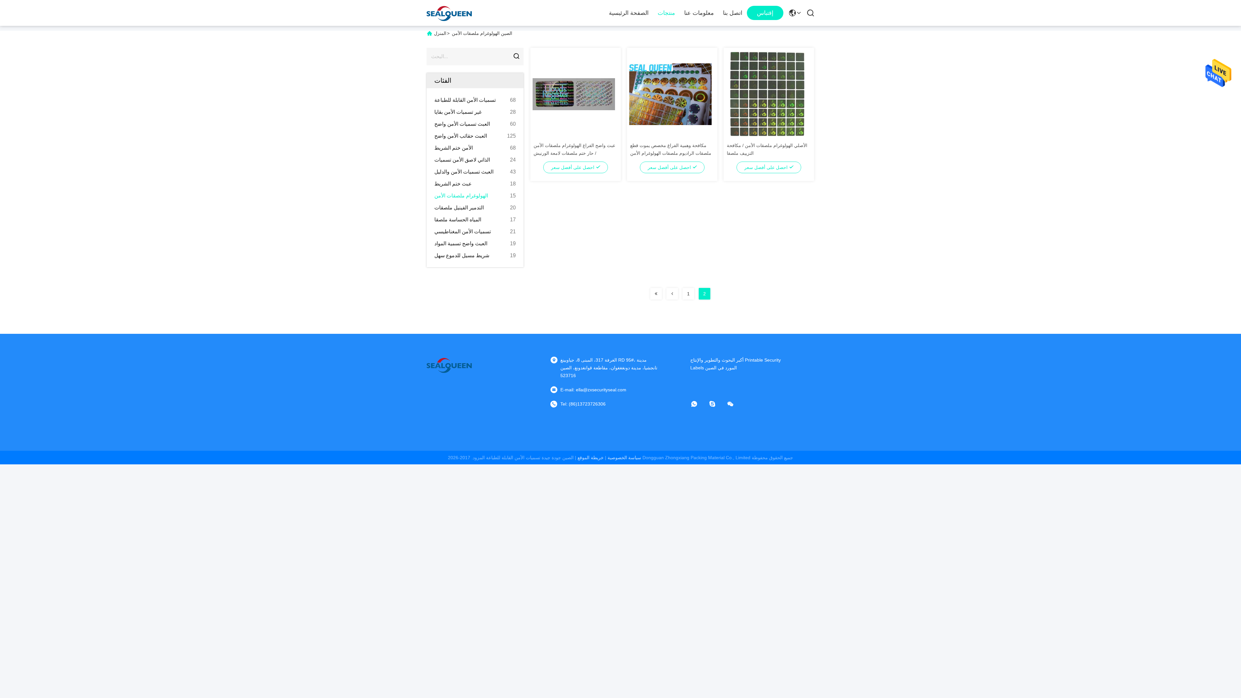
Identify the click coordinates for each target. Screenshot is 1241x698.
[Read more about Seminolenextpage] (656, 294)
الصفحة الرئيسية (629, 13)
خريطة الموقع (591, 457)
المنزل (440, 33)
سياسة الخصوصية (624, 457)
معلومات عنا (699, 13)
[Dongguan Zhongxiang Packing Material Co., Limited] (449, 13)
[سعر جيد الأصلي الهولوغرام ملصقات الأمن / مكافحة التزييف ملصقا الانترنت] (767, 93)
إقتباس (765, 13)
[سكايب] (716, 404)
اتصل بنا (732, 13)
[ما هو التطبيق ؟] (698, 404)
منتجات (666, 13)
